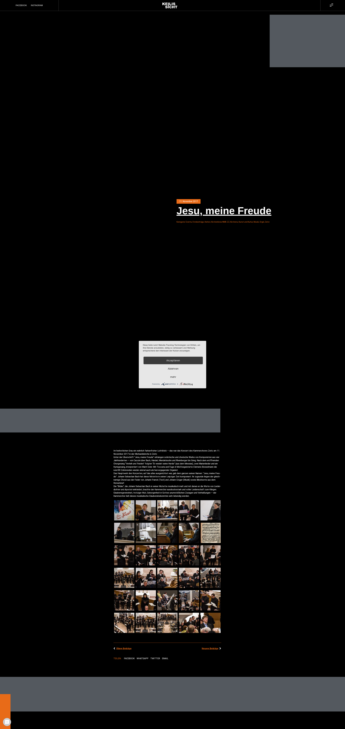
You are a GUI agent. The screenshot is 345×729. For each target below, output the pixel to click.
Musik (256, 222)
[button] (129, 658)
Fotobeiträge (198, 222)
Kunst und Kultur (246, 222)
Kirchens (234, 222)
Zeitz (267, 222)
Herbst (208, 222)
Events (189, 222)
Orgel (262, 222)
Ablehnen (173, 368)
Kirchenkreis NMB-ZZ (220, 222)
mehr (173, 376)
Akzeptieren (173, 360)
